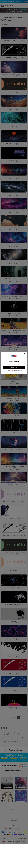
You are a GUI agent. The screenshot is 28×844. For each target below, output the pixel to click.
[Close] (25, 354)
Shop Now (14, 367)
